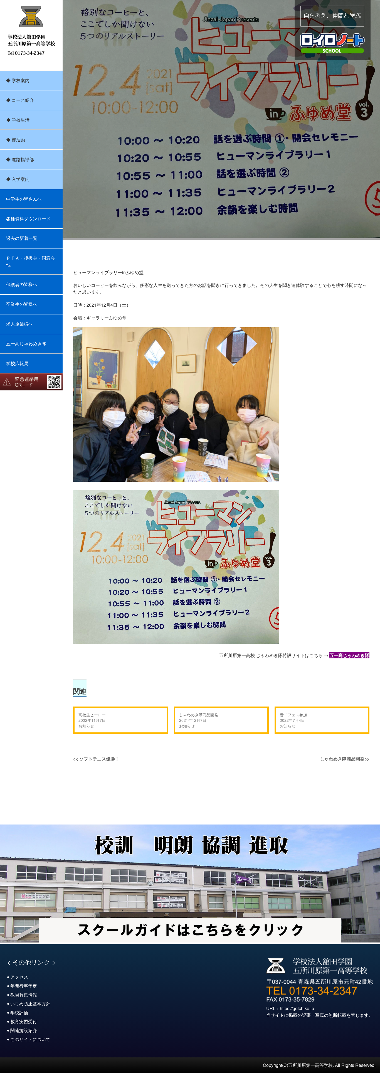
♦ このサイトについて (28, 1039)
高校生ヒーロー (92, 714)
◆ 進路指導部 (20, 159)
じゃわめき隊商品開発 (198, 714)
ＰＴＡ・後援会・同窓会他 (30, 261)
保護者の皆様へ (21, 284)
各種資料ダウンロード (28, 218)
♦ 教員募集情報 (22, 994)
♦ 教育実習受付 (22, 1021)
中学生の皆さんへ (24, 199)
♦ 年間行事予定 (22, 986)
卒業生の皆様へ (21, 304)
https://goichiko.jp (297, 1008)
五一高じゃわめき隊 (26, 343)
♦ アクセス (17, 977)
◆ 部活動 (15, 139)
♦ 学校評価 (17, 1012)
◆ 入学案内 (17, 179)
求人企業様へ (19, 324)
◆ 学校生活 (17, 120)
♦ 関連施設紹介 (22, 1030)
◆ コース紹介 (20, 100)
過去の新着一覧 (21, 238)
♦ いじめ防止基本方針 (28, 1003)
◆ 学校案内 (17, 80)
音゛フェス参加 (293, 714)
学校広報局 (17, 363)
